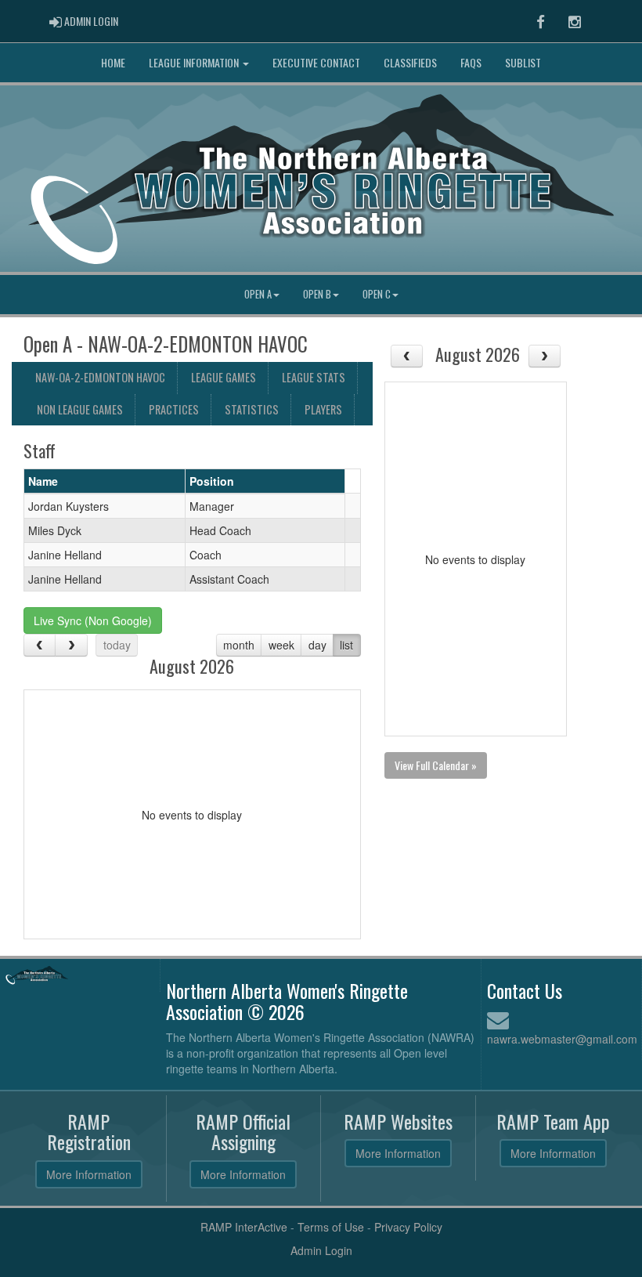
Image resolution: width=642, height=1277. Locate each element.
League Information (195, 62)
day (317, 645)
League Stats (313, 377)
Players (323, 409)
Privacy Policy (408, 1227)
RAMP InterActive (243, 1227)
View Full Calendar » (436, 765)
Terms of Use (331, 1227)
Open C (376, 294)
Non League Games (80, 409)
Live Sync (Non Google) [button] (93, 620)
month (238, 645)
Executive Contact (316, 62)
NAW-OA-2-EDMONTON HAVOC (100, 377)
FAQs (471, 62)
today (117, 645)
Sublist (523, 62)
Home (113, 62)
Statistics (252, 409)
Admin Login (321, 1250)
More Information (89, 1174)
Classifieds (410, 62)
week (281, 645)
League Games (223, 377)
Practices (174, 409)
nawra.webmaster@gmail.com (562, 1039)
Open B (317, 294)
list (346, 645)
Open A (258, 294)
